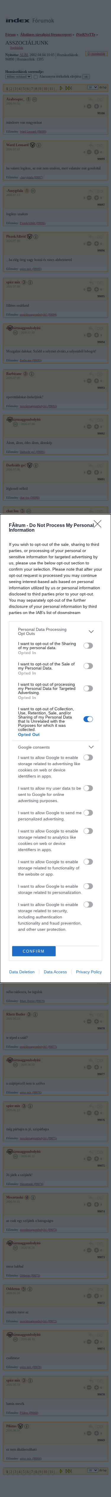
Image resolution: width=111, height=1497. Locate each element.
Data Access (55, 971)
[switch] (88, 646)
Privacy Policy (89, 971)
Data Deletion (22, 971)
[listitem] (55, 631)
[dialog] (55, 748)
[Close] (99, 525)
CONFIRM (34, 951)
